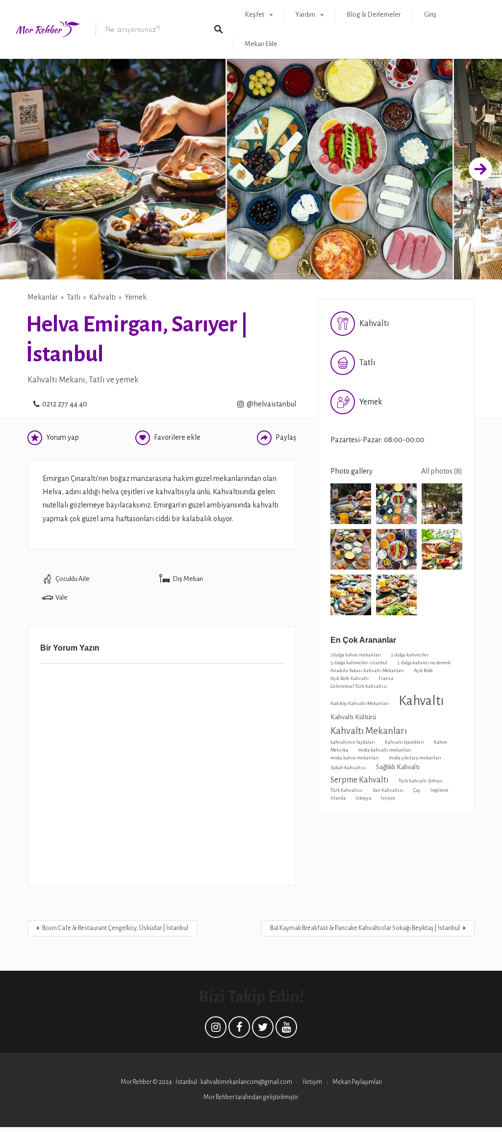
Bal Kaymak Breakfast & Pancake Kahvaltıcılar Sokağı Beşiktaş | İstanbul (365, 928)
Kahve (440, 742)
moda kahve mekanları (354, 757)
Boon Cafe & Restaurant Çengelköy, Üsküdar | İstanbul (115, 928)
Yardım (305, 14)
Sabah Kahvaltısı (348, 767)
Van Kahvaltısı (388, 790)
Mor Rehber (219, 1097)
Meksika (339, 750)
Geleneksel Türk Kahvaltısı (358, 686)
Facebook (239, 1029)
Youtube (286, 1029)
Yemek (136, 297)
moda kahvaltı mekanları (384, 750)
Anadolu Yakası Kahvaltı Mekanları (367, 670)
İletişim (312, 1082)
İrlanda (338, 798)
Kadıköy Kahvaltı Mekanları (359, 703)
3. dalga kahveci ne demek (424, 662)
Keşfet (254, 14)
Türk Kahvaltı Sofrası (421, 780)
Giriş (430, 14)
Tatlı (73, 297)
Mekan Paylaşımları (357, 1082)
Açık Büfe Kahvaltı (349, 678)
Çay (417, 790)
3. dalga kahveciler (409, 654)
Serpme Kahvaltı (359, 779)
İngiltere (439, 790)
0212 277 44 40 (64, 404)
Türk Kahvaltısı (346, 790)
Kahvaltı (102, 297)
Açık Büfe (423, 670)
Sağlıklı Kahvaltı (398, 767)
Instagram (216, 1029)
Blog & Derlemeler (374, 14)
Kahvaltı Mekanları (368, 731)
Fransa (385, 678)
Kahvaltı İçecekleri (404, 742)
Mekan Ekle (261, 44)
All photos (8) (441, 471)
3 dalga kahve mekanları (355, 654)
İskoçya (363, 798)
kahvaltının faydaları (352, 742)
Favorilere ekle (177, 437)
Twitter (263, 1029)
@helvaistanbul (271, 404)
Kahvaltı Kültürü (353, 717)
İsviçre (388, 798)
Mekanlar (42, 297)
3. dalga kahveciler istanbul (358, 662)
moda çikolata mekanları (415, 757)
